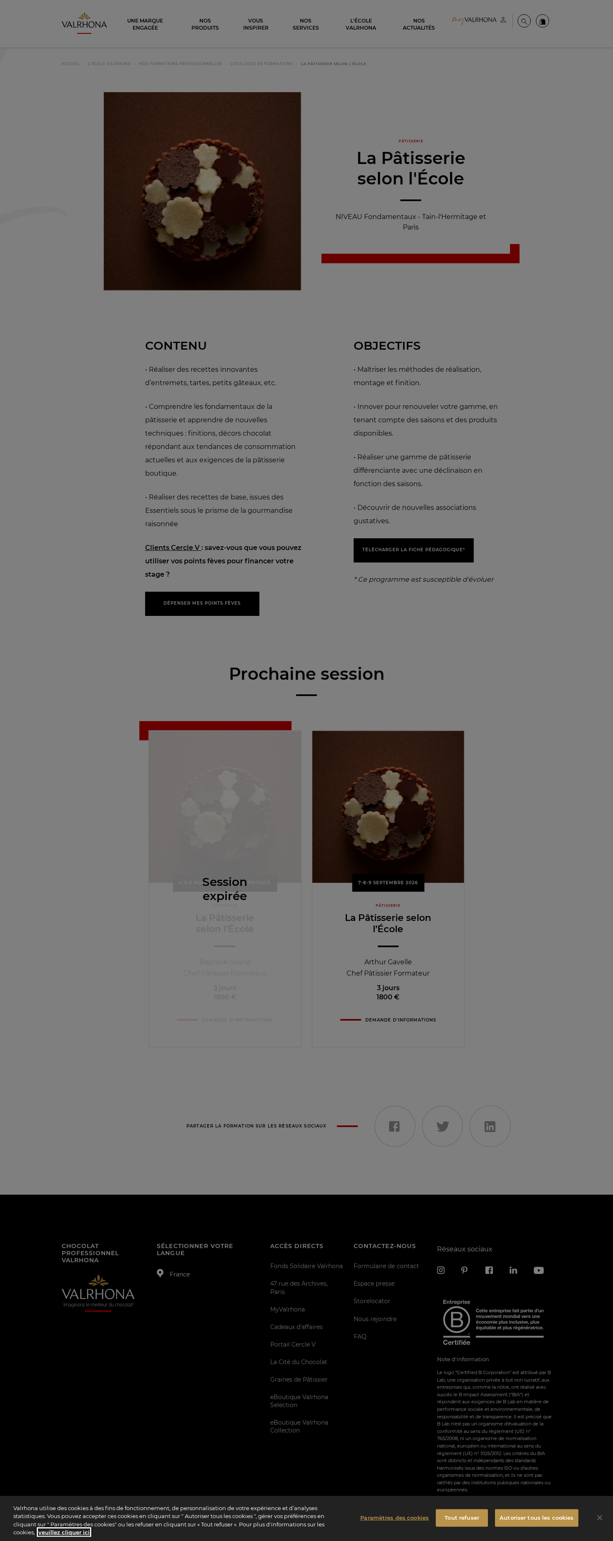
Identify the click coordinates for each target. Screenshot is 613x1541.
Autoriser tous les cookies (536, 1517)
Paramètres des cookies (394, 1517)
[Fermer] (599, 1517)
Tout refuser (462, 1517)
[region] (306, 1518)
